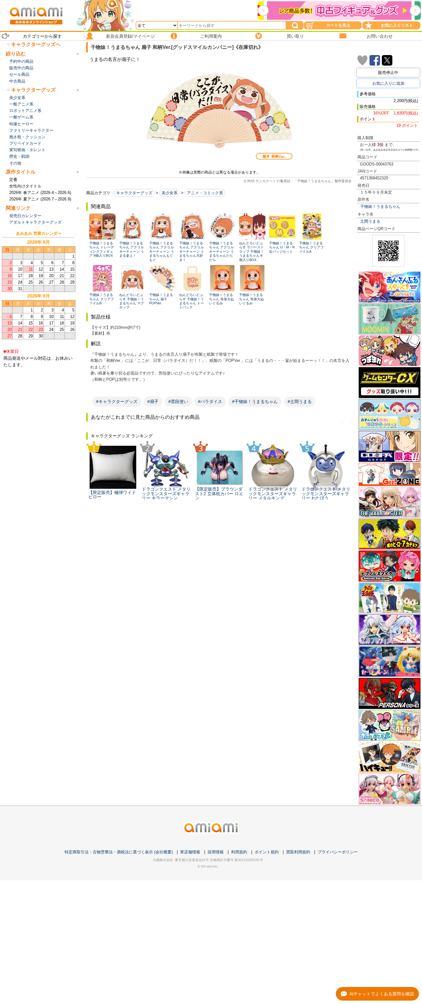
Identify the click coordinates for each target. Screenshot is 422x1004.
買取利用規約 (298, 852)
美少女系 (170, 193)
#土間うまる (300, 401)
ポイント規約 (267, 852)
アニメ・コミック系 (205, 193)
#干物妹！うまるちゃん (255, 401)
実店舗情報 (190, 852)
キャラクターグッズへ (36, 44)
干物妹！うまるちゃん (380, 206)
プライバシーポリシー (338, 852)
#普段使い (178, 401)
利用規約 (239, 852)
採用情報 (216, 852)
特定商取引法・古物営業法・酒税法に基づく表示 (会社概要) (119, 852)
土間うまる (370, 221)
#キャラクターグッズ (116, 401)
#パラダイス (210, 401)
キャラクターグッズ (134, 193)
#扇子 (152, 401)
